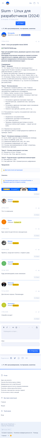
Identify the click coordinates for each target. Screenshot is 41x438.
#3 (39, 229)
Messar (10, 241)
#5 (39, 270)
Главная (3, 402)
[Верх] (8, 435)
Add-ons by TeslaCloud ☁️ (8, 424)
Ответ (37, 194)
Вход (2, 415)
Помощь (35, 432)
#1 (39, 41)
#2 (39, 208)
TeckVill (10, 262)
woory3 (10, 199)
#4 (39, 249)
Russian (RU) (6, 429)
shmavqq (11, 283)
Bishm (10, 220)
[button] (3, 3)
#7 (39, 312)
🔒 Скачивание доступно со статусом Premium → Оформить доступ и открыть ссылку (18, 181)
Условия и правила (7, 432)
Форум (3, 405)
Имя (2, 341)
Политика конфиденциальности (23, 432)
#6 (39, 291)
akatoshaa (11, 303)
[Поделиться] (36, 42)
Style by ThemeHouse (8, 425)
